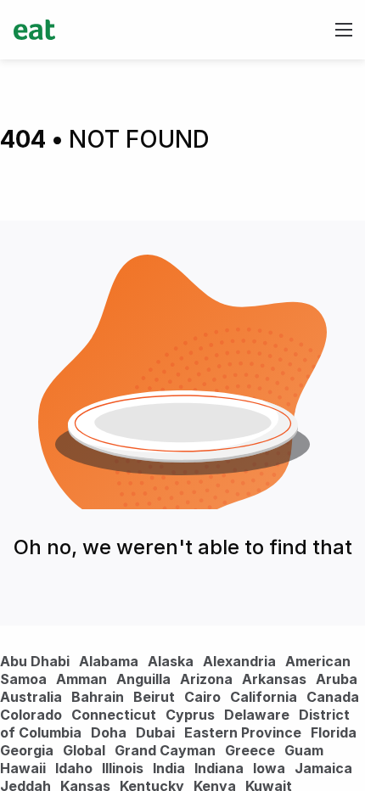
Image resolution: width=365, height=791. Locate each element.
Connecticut (113, 714)
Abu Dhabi (35, 661)
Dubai (155, 732)
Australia (32, 696)
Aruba (336, 678)
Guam (303, 750)
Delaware (256, 714)
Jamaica (323, 768)
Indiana (219, 768)
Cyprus (190, 714)
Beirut (154, 696)
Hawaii (23, 768)
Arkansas (274, 678)
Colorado (31, 714)
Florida (334, 732)
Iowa (269, 768)
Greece (250, 750)
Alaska (171, 661)
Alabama (108, 661)
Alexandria (239, 661)
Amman (81, 678)
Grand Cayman (165, 750)
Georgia (26, 750)
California (263, 696)
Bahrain (97, 696)
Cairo (202, 696)
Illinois (122, 768)
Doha (108, 732)
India (169, 768)
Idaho (74, 768)
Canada (332, 696)
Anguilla (143, 678)
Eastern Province (242, 732)
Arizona (206, 678)
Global (84, 750)
